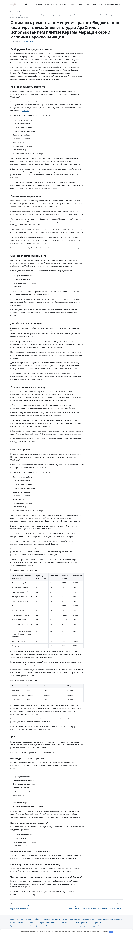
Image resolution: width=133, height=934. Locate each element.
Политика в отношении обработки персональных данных (39, 919)
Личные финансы (36, 926)
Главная (13, 12)
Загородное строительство (78, 4)
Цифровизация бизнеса (44, 4)
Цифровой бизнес (98, 926)
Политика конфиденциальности (109, 919)
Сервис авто (61, 4)
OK (111, 931)
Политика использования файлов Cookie (78, 919)
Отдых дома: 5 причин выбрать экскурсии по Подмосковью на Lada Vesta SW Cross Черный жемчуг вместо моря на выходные (95, 906)
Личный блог (23, 12)
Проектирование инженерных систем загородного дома (67, 926)
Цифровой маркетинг (114, 4)
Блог (12, 919)
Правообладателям (17, 922)
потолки (25, 110)
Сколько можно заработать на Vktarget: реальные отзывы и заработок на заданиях (36, 906)
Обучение (29, 4)
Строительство (97, 4)
